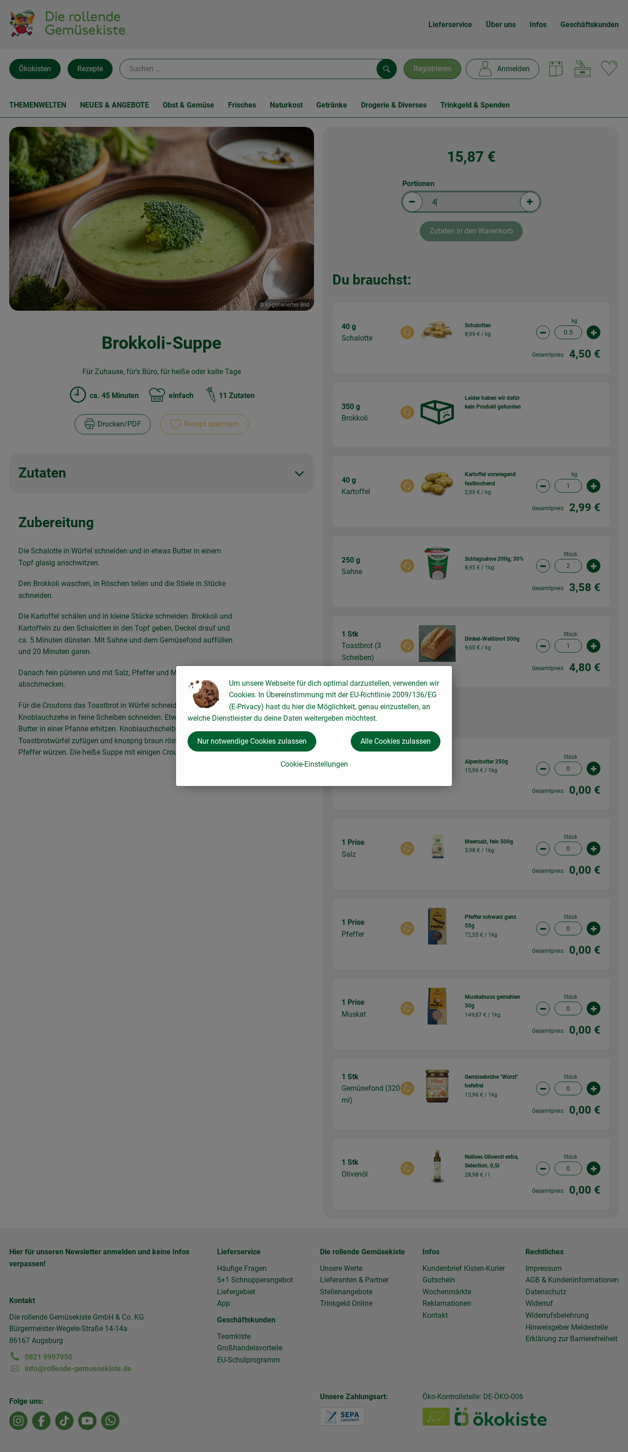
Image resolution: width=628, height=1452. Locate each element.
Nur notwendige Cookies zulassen (252, 741)
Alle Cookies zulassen (395, 741)
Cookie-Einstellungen (314, 764)
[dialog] (314, 726)
